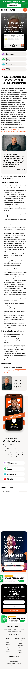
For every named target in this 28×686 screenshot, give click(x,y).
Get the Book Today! (13, 5)
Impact (7, 646)
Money (20, 643)
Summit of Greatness (14, 661)
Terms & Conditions (8, 629)
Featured (20, 640)
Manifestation (20, 650)
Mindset (20, 647)
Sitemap (22, 629)
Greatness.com (14, 665)
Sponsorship (7, 651)
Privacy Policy (16, 629)
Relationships (20, 645)
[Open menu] (25, 10)
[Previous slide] (21, 491)
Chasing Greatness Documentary (14, 663)
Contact (7, 649)
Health (20, 652)
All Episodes (6, 491)
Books (14, 658)
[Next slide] (25, 491)
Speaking (7, 644)
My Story (7, 642)
